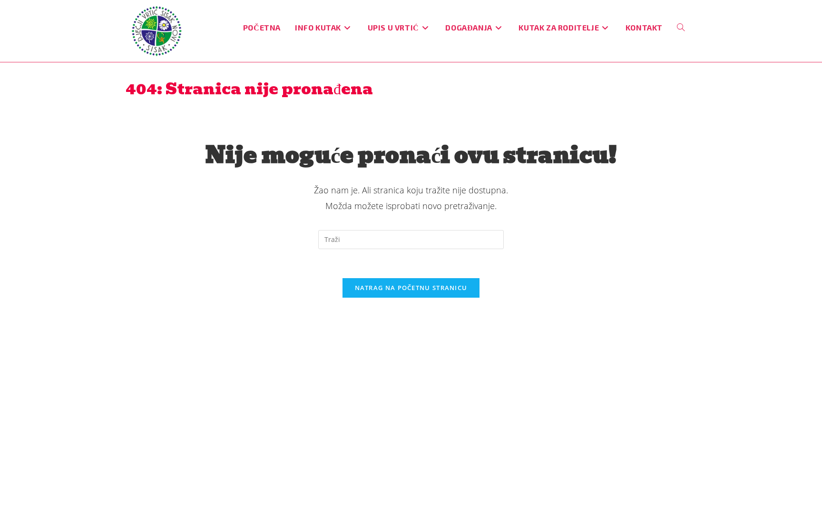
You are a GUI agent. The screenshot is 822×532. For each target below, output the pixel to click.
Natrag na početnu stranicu (411, 287)
